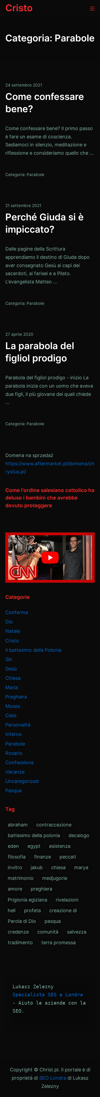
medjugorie (54, 878)
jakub (37, 867)
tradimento (20, 942)
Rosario (13, 753)
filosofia (17, 857)
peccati (67, 857)
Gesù (11, 669)
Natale (12, 631)
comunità (47, 932)
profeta (32, 910)
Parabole (35, 174)
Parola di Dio (22, 921)
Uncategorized (22, 781)
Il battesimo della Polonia (33, 650)
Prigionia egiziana (27, 900)
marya (81, 867)
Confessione (19, 762)
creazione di (63, 910)
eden (13, 846)
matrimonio (21, 878)
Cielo (11, 715)
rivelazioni (67, 900)
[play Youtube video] (50, 557)
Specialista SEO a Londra (48, 994)
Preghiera (16, 697)
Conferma (16, 612)
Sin (8, 659)
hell (11, 910)
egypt (34, 846)
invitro (15, 867)
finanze (42, 857)
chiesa (58, 867)
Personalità (17, 725)
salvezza (76, 932)
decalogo (79, 835)
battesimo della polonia (34, 835)
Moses (12, 706)
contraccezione (53, 824)
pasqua (53, 921)
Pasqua (13, 790)
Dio (9, 621)
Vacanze (15, 772)
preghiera (41, 889)
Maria (11, 687)
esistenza (59, 846)
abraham (18, 824)
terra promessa (58, 942)
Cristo (12, 640)
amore (15, 889)
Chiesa (13, 678)
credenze (18, 932)
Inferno (13, 734)
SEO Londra (52, 1078)
